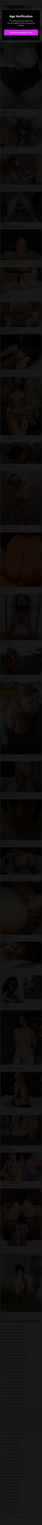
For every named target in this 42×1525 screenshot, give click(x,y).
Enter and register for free (21, 32)
